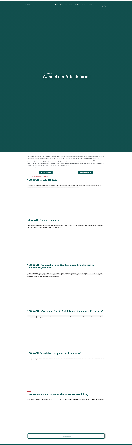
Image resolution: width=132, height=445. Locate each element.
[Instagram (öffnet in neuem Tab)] (102, 5)
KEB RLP (28, 5)
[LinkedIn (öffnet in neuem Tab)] (105, 5)
